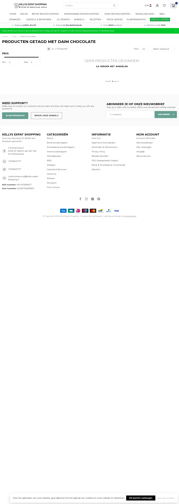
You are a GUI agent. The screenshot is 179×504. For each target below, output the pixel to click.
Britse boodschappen (45, 14)
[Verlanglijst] (164, 5)
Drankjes (14, 19)
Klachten (96, 169)
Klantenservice (136, 19)
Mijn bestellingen (144, 142)
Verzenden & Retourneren (104, 147)
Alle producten (143, 156)
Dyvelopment (130, 216)
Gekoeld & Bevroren (38, 19)
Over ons (96, 138)
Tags (14, 36)
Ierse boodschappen (117, 14)
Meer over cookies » (166, 498)
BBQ (162, 14)
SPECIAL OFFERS (160, 19)
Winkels (79, 19)
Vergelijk (140, 151)
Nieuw (24, 14)
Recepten (95, 19)
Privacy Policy (98, 151)
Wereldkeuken (145, 14)
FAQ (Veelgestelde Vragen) (105, 160)
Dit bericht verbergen (140, 498)
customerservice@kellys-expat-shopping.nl (23, 178)
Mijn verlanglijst (143, 147)
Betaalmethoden (100, 156)
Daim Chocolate (28, 36)
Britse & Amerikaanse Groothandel (108, 165)
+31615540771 (14, 161)
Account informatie (145, 138)
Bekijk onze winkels (46, 115)
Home (13, 14)
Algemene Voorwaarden (103, 142)
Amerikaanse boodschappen (81, 14)
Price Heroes (115, 19)
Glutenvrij (63, 19)
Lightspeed (97, 216)
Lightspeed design (112, 216)
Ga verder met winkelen (112, 66)
